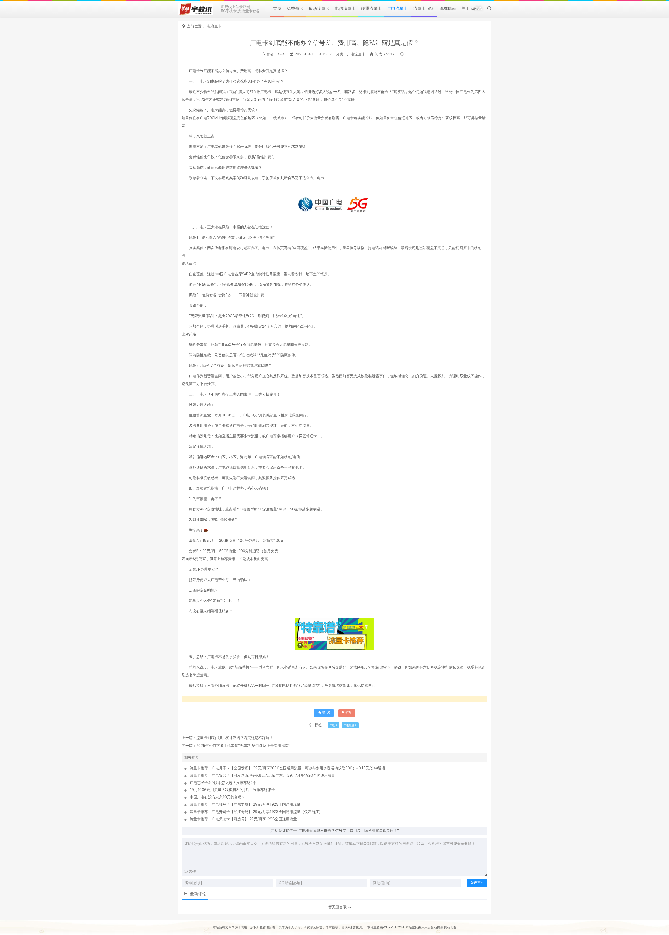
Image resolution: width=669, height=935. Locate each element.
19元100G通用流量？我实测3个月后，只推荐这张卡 (232, 790)
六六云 (426, 927)
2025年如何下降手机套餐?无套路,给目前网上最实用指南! (243, 746)
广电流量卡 (212, 26)
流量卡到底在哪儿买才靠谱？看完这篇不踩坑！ (234, 738)
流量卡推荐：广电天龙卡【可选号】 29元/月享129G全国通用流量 (243, 819)
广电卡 (333, 725)
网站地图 (450, 927)
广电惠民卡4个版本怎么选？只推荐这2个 (223, 783)
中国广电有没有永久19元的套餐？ (217, 797)
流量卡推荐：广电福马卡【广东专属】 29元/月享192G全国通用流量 (245, 804)
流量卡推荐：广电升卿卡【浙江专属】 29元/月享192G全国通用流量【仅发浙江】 (256, 812)
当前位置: (195, 26)
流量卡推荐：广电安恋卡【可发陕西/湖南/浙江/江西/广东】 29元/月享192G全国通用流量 (262, 775)
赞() (326, 713)
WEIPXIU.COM (393, 927)
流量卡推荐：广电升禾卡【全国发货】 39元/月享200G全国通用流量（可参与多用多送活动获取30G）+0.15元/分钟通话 (287, 768)
